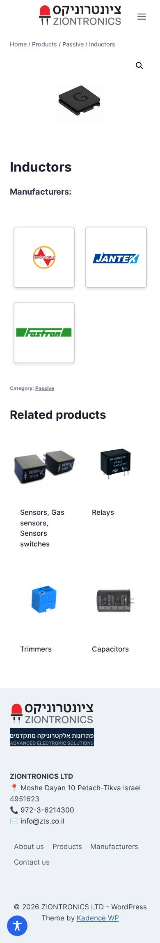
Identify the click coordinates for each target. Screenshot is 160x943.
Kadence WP (98, 918)
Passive (44, 388)
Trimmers (36, 649)
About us (29, 846)
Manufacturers (114, 846)
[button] (139, 65)
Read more (109, 538)
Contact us (32, 862)
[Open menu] (141, 16)
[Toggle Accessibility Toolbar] (17, 926)
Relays (103, 512)
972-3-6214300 (47, 810)
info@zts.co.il (42, 821)
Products (67, 846)
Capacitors (110, 649)
